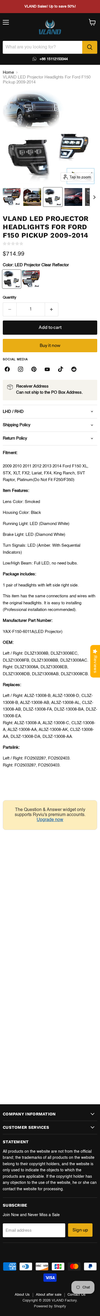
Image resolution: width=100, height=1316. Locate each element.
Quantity (9, 297)
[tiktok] (60, 369)
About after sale (48, 1295)
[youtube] (47, 369)
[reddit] (73, 369)
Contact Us (77, 1295)
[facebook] (7, 369)
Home (8, 72)
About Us (22, 1295)
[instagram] (20, 369)
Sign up (80, 1230)
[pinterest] (33, 369)
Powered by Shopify (50, 1306)
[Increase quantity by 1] (52, 309)
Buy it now (50, 345)
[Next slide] (94, 197)
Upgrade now (50, 820)
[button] (11, 197)
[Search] (89, 47)
